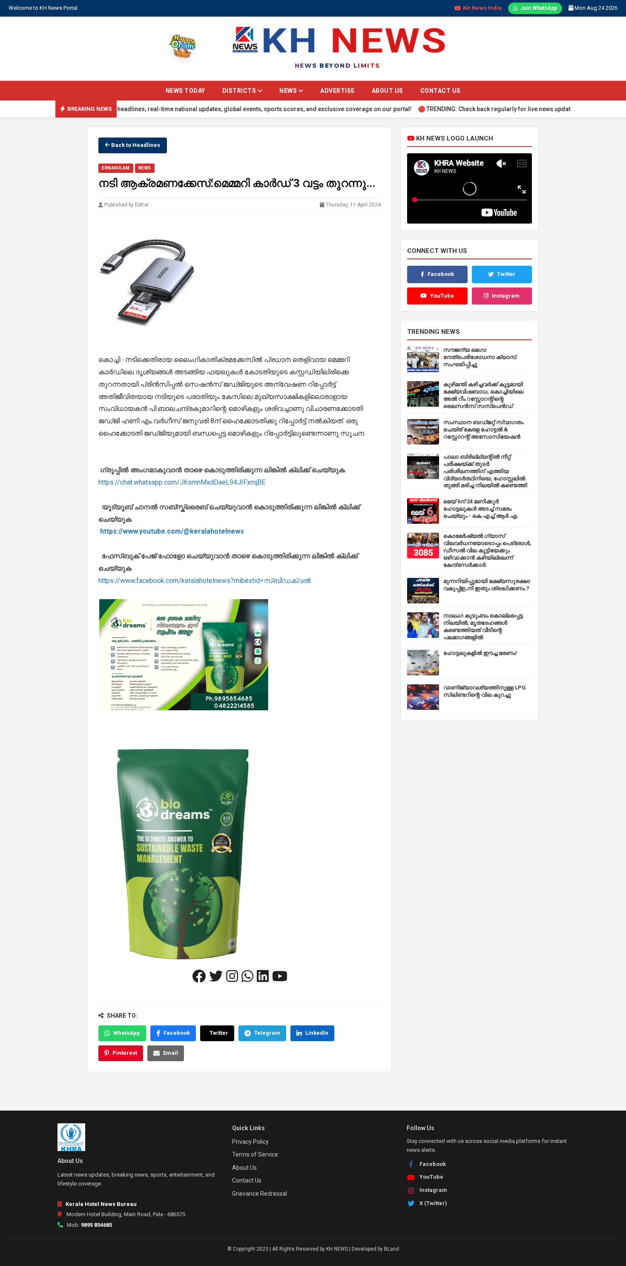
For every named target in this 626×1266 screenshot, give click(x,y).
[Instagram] (232, 976)
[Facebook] (199, 976)
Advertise (337, 90)
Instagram (506, 296)
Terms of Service (255, 1154)
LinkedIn (316, 1033)
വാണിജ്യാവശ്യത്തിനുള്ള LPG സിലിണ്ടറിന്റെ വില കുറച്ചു (484, 691)
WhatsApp (126, 1033)
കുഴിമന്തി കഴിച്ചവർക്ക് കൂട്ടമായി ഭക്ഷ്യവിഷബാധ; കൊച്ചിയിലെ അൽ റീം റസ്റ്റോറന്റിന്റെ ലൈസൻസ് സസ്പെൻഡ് (483, 395)
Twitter (219, 1033)
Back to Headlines (135, 145)
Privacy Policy (250, 1141)
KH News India (482, 8)
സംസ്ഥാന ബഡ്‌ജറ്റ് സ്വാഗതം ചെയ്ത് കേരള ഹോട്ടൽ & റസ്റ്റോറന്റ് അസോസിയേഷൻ (483, 429)
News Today (185, 90)
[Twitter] (216, 976)
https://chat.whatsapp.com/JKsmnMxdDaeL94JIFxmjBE (181, 482)
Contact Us (440, 90)
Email (170, 1053)
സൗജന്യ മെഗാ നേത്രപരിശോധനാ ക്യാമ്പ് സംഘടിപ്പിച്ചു (479, 357)
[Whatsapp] (247, 976)
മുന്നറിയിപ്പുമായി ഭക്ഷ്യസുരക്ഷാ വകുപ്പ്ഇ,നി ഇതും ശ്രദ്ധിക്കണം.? (486, 584)
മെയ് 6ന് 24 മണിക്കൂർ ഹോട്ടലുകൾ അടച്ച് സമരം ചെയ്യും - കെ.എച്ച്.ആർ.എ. (481, 508)
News (289, 90)
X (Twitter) (433, 1203)
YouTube (442, 296)
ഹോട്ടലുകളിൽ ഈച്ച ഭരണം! (480, 653)
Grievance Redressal (259, 1193)
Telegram (267, 1033)
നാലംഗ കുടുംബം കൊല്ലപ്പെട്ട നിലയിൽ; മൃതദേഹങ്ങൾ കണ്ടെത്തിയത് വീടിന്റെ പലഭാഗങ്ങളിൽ (483, 626)
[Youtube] (279, 976)
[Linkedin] (263, 976)
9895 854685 (96, 1225)
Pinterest (124, 1053)
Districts (240, 90)
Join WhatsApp (538, 8)
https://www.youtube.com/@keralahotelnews (172, 531)
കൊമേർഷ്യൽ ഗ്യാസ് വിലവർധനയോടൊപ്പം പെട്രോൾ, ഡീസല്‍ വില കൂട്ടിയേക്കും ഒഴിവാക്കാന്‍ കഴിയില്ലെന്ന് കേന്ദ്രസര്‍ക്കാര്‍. (487, 550)
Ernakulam (116, 168)
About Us (387, 90)
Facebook (177, 1033)
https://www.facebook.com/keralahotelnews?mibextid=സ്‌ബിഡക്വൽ (204, 580)
